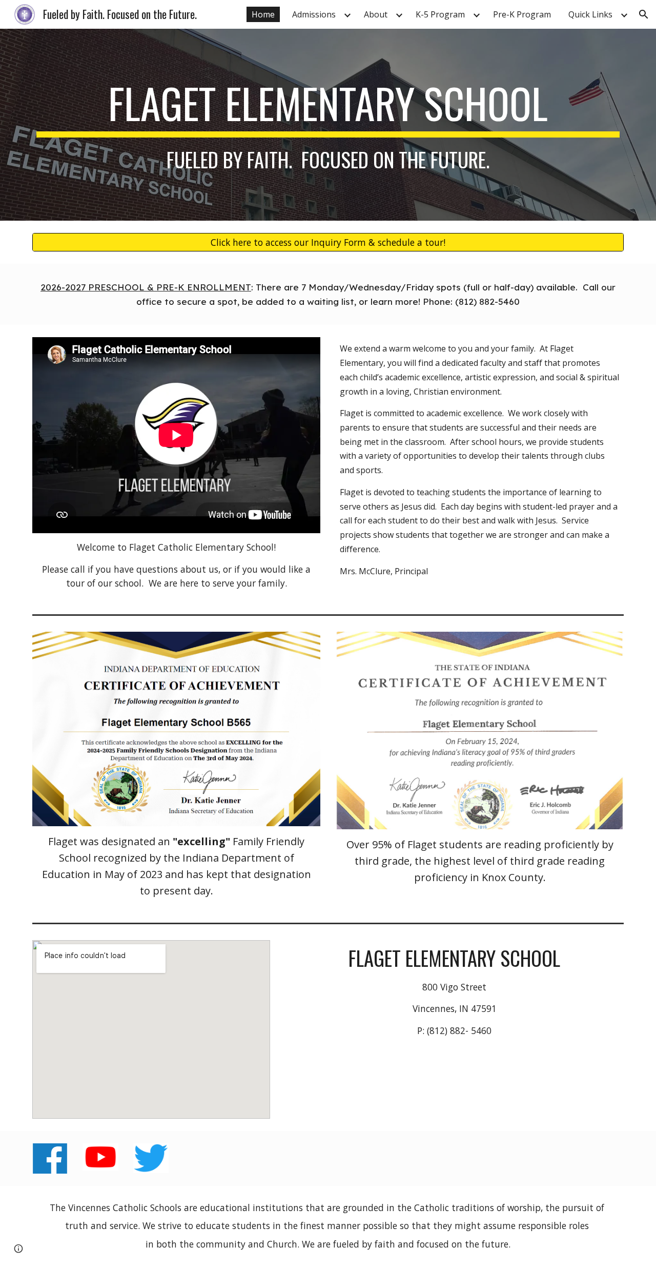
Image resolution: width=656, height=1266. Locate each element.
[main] (328, 125)
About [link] (375, 14)
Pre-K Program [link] (522, 14)
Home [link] (263, 14)
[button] (643, 14)
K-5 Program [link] (440, 14)
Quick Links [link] (590, 14)
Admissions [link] (314, 14)
